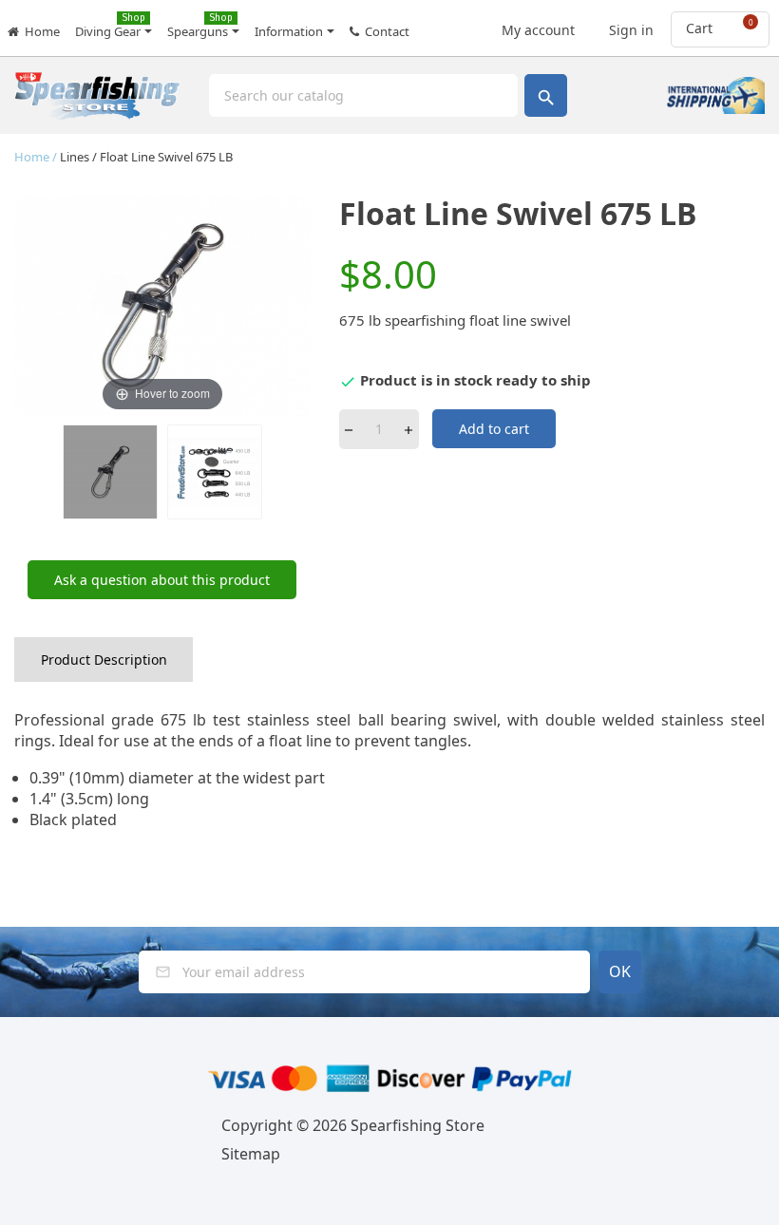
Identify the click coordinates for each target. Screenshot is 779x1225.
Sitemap (250, 1153)
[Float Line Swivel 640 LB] (110, 471)
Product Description (104, 659)
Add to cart (494, 429)
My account (536, 24)
